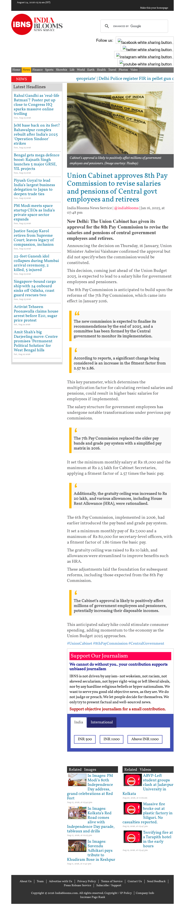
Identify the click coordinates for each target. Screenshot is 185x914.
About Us (26, 881)
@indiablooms (126, 208)
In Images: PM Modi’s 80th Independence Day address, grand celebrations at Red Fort (90, 787)
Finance (37, 70)
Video (134, 70)
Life (72, 70)
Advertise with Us (60, 881)
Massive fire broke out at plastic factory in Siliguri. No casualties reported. (148, 813)
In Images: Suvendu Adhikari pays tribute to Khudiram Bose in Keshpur (91, 851)
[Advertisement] (36, 510)
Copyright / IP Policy (118, 893)
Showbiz (61, 70)
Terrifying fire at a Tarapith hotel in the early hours (158, 839)
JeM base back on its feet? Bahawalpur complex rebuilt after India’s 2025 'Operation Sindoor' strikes (37, 134)
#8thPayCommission (110, 643)
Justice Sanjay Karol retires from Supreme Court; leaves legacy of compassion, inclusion (34, 238)
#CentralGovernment (146, 643)
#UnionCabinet (79, 643)
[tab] (79, 722)
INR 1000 (112, 739)
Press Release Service (77, 886)
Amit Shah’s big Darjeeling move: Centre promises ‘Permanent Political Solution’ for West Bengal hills (36, 341)
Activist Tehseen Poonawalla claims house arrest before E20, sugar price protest (36, 313)
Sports (49, 70)
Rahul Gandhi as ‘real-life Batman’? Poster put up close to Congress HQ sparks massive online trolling (36, 105)
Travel (112, 70)
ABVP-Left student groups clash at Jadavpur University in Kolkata (148, 785)
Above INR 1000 (145, 739)
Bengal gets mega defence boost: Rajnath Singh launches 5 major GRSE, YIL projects (37, 162)
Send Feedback (156, 881)
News (26, 70)
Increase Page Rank (92, 897)
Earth (91, 70)
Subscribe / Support (108, 886)
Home (16, 70)
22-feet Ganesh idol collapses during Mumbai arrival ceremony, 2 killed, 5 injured (36, 263)
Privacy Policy (86, 881)
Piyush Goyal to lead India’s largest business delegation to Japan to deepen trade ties (34, 187)
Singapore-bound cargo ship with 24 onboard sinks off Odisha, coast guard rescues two (35, 288)
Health (101, 70)
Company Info (145, 893)
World (81, 70)
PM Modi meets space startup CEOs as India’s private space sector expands (34, 212)
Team (40, 881)
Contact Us (135, 881)
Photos (123, 70)
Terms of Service (112, 881)
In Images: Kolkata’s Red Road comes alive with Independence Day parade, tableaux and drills (91, 820)
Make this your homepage (154, 8)
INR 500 (85, 739)
